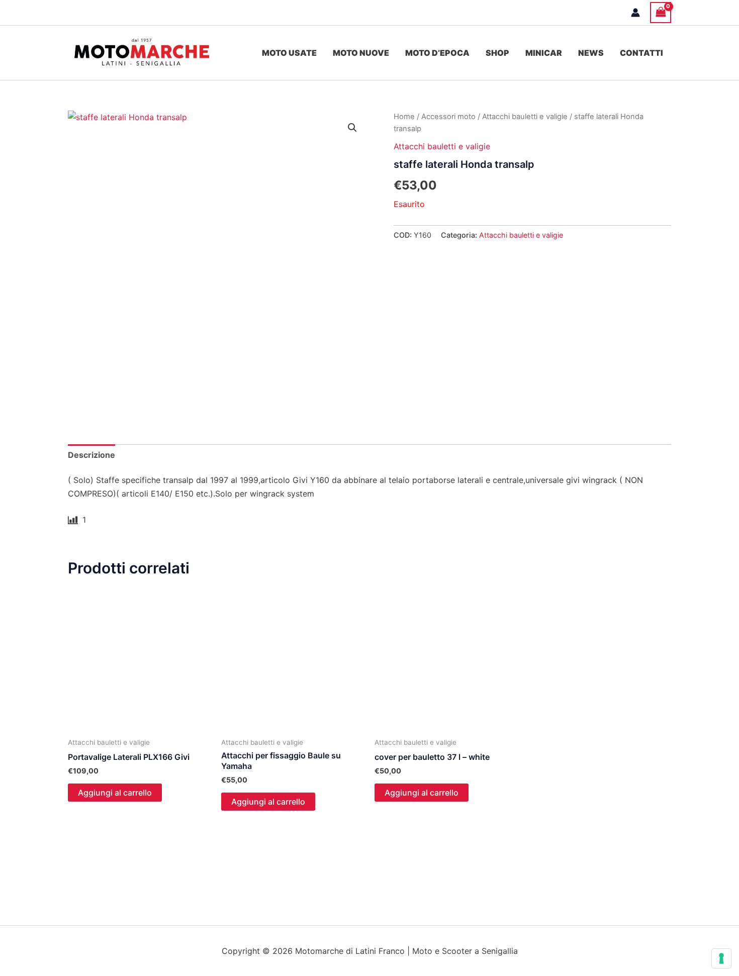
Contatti (641, 53)
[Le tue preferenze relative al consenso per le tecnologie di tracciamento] (721, 958)
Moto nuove (361, 53)
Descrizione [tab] (91, 455)
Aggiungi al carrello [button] (115, 793)
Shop (497, 53)
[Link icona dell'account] (635, 12)
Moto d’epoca (437, 53)
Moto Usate (289, 53)
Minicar (543, 53)
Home (404, 116)
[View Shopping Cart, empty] (660, 12)
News (591, 53)
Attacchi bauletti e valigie (525, 116)
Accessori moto (448, 116)
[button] (352, 128)
